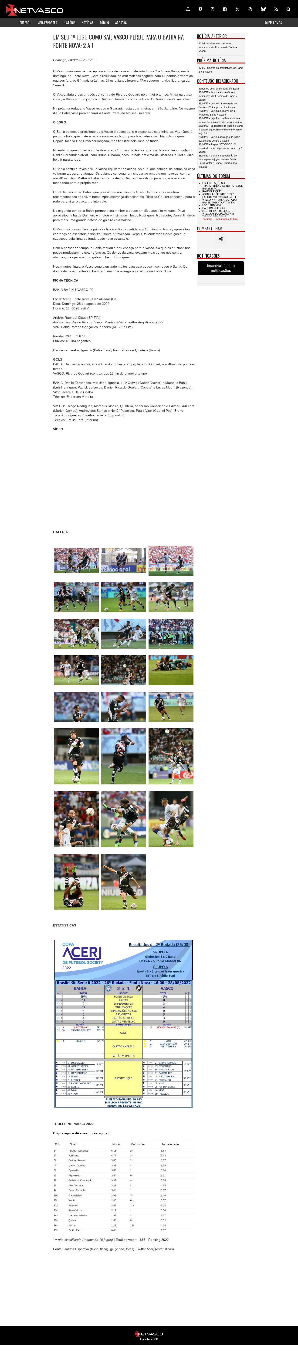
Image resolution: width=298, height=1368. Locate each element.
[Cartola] (200, 9)
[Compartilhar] (221, 239)
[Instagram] (212, 9)
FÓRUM (104, 22)
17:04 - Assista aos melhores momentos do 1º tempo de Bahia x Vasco (218, 47)
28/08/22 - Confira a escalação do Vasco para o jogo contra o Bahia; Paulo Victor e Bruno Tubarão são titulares (218, 161)
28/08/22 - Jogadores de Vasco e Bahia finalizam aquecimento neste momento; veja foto (221, 129)
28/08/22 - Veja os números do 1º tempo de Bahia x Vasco (217, 113)
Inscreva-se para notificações (221, 268)
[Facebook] (224, 9)
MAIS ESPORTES (47, 22)
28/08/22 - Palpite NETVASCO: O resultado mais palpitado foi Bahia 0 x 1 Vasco (220, 148)
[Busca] (289, 9)
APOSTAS (121, 22)
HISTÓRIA (69, 22)
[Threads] (250, 9)
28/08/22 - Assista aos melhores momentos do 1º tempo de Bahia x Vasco (218, 96)
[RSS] (276, 9)
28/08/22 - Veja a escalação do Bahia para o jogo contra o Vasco (219, 139)
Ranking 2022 (158, 1240)
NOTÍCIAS (87, 22)
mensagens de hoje (227, 219)
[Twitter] (237, 9)
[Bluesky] (263, 9)
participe (207, 219)
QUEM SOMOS (273, 22)
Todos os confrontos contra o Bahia (219, 88)
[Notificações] (188, 9)
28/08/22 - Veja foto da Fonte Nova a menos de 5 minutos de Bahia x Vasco (220, 120)
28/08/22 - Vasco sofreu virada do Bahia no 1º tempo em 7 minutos (218, 105)
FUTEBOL (25, 22)
